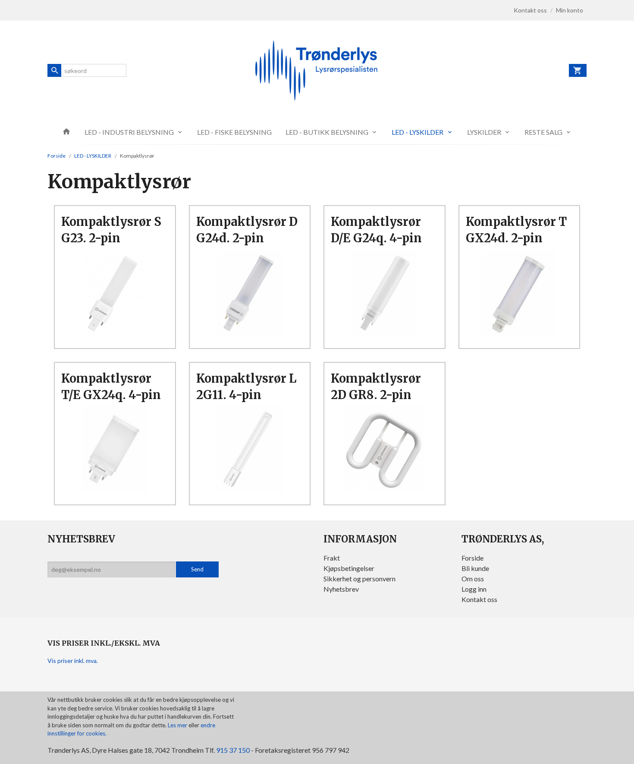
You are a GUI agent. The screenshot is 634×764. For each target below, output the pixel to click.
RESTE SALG (543, 132)
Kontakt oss (479, 599)
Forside (56, 155)
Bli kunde (475, 568)
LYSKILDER (484, 132)
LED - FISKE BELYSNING (234, 132)
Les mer (178, 725)
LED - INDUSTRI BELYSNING (129, 132)
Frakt (331, 558)
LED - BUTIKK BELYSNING (327, 132)
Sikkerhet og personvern (359, 578)
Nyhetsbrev (341, 589)
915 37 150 (233, 750)
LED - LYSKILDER (417, 132)
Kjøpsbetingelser (348, 568)
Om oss (472, 578)
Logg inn (473, 589)
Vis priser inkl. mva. (72, 660)
